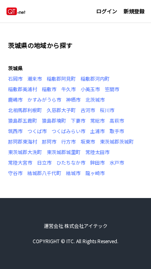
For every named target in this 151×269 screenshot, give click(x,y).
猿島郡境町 (54, 120)
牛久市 (68, 88)
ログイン (106, 11)
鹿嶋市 (15, 99)
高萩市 (117, 120)
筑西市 (15, 130)
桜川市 (107, 109)
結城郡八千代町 (44, 172)
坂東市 (88, 141)
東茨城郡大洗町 (25, 151)
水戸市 (117, 162)
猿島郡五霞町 (22, 120)
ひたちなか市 (70, 162)
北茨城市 (95, 99)
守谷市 (15, 172)
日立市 (44, 162)
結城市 (73, 172)
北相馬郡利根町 (25, 109)
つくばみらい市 (68, 130)
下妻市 (78, 120)
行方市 (68, 141)
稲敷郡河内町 (95, 78)
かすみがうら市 (44, 99)
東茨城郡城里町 (64, 151)
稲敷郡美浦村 (22, 88)
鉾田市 (97, 162)
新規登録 (134, 11)
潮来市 (34, 78)
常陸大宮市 (20, 162)
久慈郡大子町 (61, 109)
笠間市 (112, 88)
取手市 (117, 130)
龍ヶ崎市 (95, 172)
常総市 (97, 120)
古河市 (88, 109)
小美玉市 (90, 88)
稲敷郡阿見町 (61, 78)
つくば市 (37, 130)
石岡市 (15, 78)
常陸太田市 (97, 151)
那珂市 (49, 141)
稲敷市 (49, 88)
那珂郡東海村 (22, 141)
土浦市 (97, 130)
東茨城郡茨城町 (117, 141)
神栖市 (73, 99)
